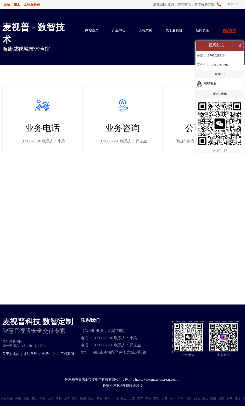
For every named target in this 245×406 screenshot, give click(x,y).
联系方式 (229, 30)
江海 (237, 398)
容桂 (148, 398)
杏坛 (18, 398)
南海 (42, 398)
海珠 (221, 398)
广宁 (181, 398)
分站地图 (7, 398)
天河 (140, 398)
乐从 (205, 398)
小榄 (115, 398)
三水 (34, 398)
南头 (189, 398)
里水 (172, 398)
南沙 (91, 398)
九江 (132, 398)
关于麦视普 (174, 30)
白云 (164, 398)
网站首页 (92, 30)
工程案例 (145, 30)
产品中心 (118, 30)
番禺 (75, 398)
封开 (229, 398)
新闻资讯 (202, 30)
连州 (83, 398)
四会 (99, 398)
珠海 (213, 398)
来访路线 (30, 354)
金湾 (67, 398)
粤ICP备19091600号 (128, 385)
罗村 (58, 398)
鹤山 (197, 398)
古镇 (50, 398)
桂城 (124, 398)
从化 (107, 398)
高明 (156, 398)
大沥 (26, 398)
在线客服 (210, 83)
